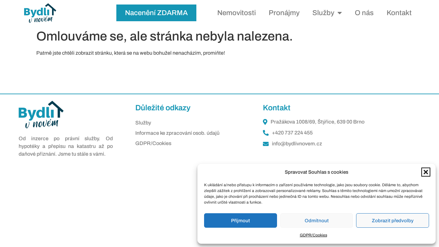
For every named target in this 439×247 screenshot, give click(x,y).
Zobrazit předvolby (393, 220)
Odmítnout (317, 220)
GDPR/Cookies (313, 235)
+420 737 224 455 (292, 132)
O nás (364, 13)
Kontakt (399, 13)
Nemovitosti (236, 13)
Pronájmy (284, 13)
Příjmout (240, 220)
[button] (426, 172)
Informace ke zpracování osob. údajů (177, 133)
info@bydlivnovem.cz (297, 143)
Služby (323, 13)
